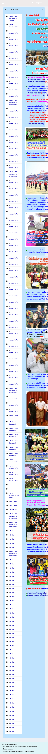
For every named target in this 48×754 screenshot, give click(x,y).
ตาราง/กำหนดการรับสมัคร (36, 82)
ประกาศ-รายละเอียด (34, 93)
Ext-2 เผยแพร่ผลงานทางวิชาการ (13, 102)
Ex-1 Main (13, 501)
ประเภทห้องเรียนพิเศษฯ (35, 79)
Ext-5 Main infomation (13, 416)
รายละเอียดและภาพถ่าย (35, 124)
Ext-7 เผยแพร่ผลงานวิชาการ (13, 18)
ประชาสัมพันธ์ (13, 33)
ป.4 (44, 95)
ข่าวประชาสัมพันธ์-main (14, 495)
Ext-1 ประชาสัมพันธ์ (13, 26)
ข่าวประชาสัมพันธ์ (13, 461)
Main (12, 531)
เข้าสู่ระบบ (39, 3)
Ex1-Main (13, 510)
